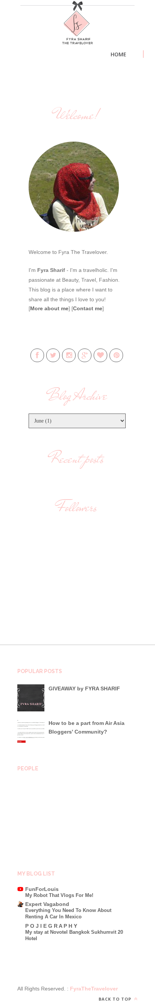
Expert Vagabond (47, 904)
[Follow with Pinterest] (116, 355)
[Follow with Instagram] (69, 355)
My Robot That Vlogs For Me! (59, 895)
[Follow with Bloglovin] (100, 355)
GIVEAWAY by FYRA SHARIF (84, 688)
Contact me (87, 308)
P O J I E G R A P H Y (51, 926)
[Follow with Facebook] (37, 355)
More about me (49, 308)
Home (118, 54)
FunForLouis (42, 889)
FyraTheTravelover (93, 989)
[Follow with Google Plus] (84, 355)
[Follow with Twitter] (53, 355)
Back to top (116, 999)
